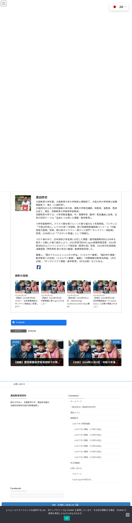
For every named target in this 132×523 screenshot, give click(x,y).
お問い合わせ (19, 384)
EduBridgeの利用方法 (81, 479)
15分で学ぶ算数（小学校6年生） (88, 457)
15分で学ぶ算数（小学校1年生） (88, 429)
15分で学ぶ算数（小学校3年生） (88, 440)
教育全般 (35, 292)
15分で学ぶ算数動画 (81, 423)
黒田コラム (75, 412)
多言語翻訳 (75, 462)
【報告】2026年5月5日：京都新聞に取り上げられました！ (52, 301)
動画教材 (74, 418)
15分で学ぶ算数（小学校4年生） (88, 446)
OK (66, 518)
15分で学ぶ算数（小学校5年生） (88, 451)
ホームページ (76, 401)
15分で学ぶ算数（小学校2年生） (88, 435)
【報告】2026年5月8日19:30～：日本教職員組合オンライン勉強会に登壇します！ (26, 302)
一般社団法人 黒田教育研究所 (83, 407)
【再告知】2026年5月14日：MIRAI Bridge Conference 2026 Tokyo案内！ (78, 302)
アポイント (77, 474)
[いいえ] (128, 515)
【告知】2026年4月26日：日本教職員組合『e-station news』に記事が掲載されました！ (105, 302)
